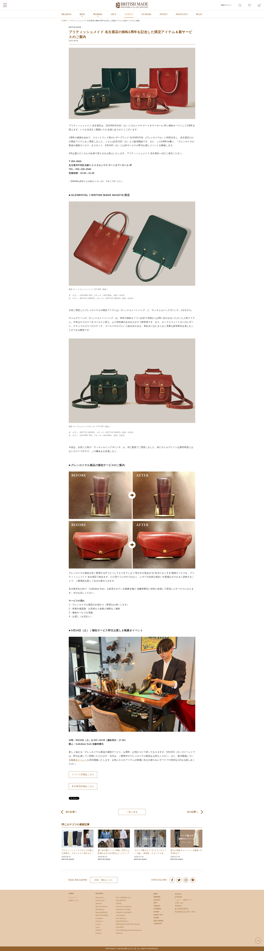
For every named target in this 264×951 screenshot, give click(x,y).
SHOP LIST (182, 14)
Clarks (98, 924)
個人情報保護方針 (182, 909)
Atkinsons (100, 898)
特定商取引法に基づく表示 (185, 912)
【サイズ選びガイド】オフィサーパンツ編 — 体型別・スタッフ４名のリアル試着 (150, 853)
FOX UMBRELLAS (123, 898)
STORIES (147, 14)
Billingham (100, 909)
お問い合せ (179, 903)
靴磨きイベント (79, 760)
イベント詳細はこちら (83, 774)
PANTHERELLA (122, 921)
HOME (71, 893)
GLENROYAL (121, 900)
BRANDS (66, 14)
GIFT (113, 14)
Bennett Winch (101, 907)
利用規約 (178, 906)
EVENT (164, 14)
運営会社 (178, 894)
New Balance (121, 918)
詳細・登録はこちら (104, 880)
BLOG (199, 14)
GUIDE (156, 918)
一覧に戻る (132, 812)
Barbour (99, 903)
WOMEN (156, 897)
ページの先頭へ (258, 941)
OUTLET (156, 900)
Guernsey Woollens (124, 907)
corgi (98, 927)
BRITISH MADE (75, 27)
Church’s (99, 921)
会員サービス (73, 900)
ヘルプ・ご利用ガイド (183, 900)
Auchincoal (100, 900)
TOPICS (129, 14)
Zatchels (119, 933)
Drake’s (99, 933)
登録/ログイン (226, 5)
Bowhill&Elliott (101, 912)
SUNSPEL (120, 927)
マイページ (72, 898)
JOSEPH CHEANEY (124, 912)
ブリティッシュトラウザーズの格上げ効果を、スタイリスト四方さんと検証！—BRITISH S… (78, 853)
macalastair (120, 915)
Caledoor (99, 918)
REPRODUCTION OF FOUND (128, 924)
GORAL (119, 903)
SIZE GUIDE (158, 921)
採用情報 (178, 897)
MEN (155, 894)
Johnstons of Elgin (123, 909)
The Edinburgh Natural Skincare (129, 930)
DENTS (99, 930)
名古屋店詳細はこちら (83, 786)
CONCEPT (157, 924)
